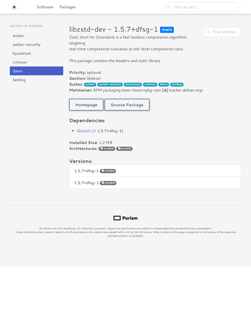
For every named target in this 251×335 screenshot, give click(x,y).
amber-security (26, 44)
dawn (17, 71)
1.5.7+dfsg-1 (94, 170)
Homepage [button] (86, 104)
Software (45, 7)
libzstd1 (84, 130)
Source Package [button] (127, 104)
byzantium (22, 53)
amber (18, 35)
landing (19, 79)
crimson (20, 62)
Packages (67, 7)
